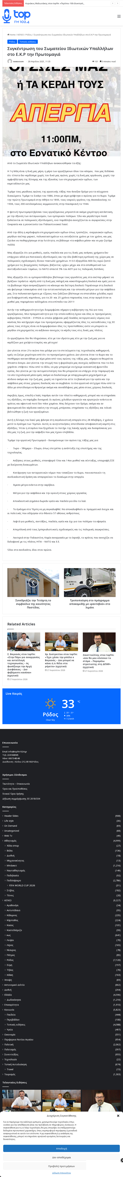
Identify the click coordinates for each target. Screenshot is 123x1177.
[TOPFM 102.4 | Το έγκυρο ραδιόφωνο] (16, 16)
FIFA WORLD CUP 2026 (22, 885)
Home (12, 34)
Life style (9, 820)
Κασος (10, 925)
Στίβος (10, 890)
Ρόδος (29, 34)
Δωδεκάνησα (14, 999)
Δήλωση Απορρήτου (61, 1173)
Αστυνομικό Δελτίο (14, 984)
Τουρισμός (9, 1074)
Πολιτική (8, 1044)
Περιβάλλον (13, 1019)
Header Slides (11, 815)
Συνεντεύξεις (11, 1054)
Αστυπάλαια (13, 910)
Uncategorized (11, 830)
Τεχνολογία (10, 1059)
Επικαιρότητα (11, 1004)
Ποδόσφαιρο (14, 880)
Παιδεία (11, 1014)
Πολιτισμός (10, 1049)
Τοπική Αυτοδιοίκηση (15, 1064)
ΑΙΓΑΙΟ (20, 34)
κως (9, 935)
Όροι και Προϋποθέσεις (14, 788)
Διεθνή (10, 855)
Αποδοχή (61, 1148)
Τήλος (10, 969)
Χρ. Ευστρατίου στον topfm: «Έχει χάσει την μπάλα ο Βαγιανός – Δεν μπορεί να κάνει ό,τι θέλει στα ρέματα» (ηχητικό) (61, 660)
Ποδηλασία (13, 875)
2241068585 (12, 755)
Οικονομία (9, 1034)
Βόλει (10, 850)
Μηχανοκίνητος (15, 860)
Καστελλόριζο (14, 930)
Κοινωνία (9, 1009)
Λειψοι (10, 940)
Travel (10, 1069)
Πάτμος (11, 955)
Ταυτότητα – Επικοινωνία (16, 783)
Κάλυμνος (12, 915)
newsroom (18, 61)
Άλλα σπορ (13, 845)
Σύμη (9, 964)
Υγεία (10, 1029)
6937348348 (14, 758)
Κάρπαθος (12, 920)
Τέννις (10, 895)
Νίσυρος (11, 950)
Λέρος (10, 945)
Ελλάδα (8, 994)
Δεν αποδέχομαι (61, 1157)
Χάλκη (10, 974)
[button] (118, 1115)
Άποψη (8, 979)
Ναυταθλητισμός (16, 870)
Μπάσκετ (12, 865)
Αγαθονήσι (13, 905)
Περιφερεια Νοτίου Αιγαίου (18, 1039)
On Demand (10, 825)
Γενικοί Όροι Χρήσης (13, 793)
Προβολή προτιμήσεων (61, 1166)
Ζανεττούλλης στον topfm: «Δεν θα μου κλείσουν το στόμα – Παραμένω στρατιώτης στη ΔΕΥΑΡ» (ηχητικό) (98, 661)
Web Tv (8, 835)
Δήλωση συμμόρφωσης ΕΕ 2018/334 (21, 798)
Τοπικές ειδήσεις (28, 41)
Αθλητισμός (10, 840)
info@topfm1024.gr (17, 751)
